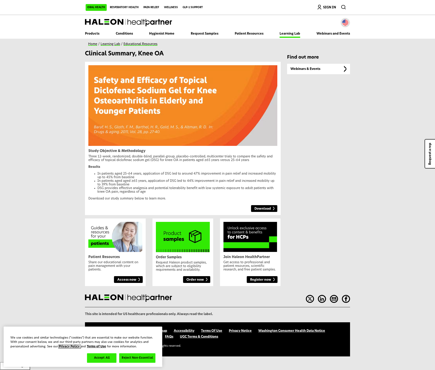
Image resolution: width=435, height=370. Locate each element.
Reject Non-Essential (137, 357)
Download (262, 208)
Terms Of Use (211, 330)
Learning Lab (290, 33)
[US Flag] (346, 22)
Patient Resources (249, 33)
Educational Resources (140, 44)
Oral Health (96, 7)
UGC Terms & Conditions (199, 336)
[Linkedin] (322, 299)
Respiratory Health (124, 7)
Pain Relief (151, 7)
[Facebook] (346, 299)
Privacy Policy (69, 346)
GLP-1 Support (193, 7)
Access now (126, 279)
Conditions (124, 33)
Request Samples (204, 33)
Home (92, 44)
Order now (195, 279)
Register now (260, 279)
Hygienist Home (161, 33)
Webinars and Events (333, 33)
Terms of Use (96, 346)
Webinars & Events (305, 69)
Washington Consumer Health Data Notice (291, 330)
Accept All (102, 357)
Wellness (171, 7)
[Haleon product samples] (182, 235)
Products (92, 33)
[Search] (344, 6)
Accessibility (184, 330)
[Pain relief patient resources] (115, 235)
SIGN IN (329, 7)
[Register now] (250, 235)
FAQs (169, 336)
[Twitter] (310, 299)
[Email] (334, 299)
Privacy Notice (240, 330)
